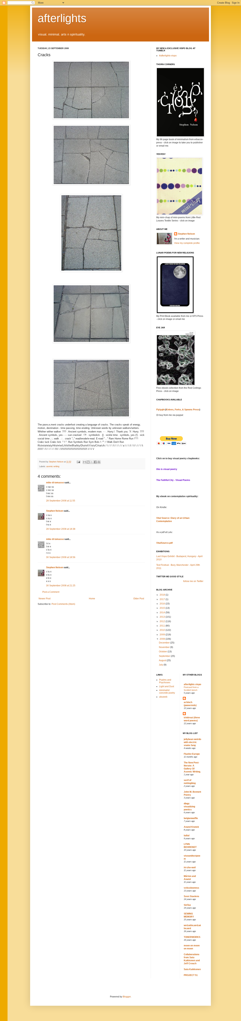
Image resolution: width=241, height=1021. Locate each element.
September (165, 656)
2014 (162, 612)
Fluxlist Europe (192, 754)
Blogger (127, 996)
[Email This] (84, 462)
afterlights (62, 18)
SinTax (187, 905)
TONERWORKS (192, 937)
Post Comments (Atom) (63, 604)
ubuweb (163, 697)
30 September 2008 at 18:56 (60, 557)
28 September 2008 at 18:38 (60, 529)
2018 (162, 594)
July (161, 664)
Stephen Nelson (54, 511)
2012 (162, 621)
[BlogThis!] (88, 462)
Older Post (138, 598)
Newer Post (44, 598)
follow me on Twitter (193, 581)
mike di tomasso (55, 482)
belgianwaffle (191, 818)
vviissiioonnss (191, 888)
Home (92, 598)
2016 (162, 603)
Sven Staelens (191, 896)
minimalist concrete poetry (167, 691)
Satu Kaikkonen (192, 969)
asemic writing (52, 466)
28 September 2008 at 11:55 (60, 500)
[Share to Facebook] (95, 462)
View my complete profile (187, 243)
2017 (162, 599)
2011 (162, 625)
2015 (162, 608)
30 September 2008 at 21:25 (60, 585)
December (164, 642)
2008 (162, 639)
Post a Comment (50, 592)
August (163, 660)
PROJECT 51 (191, 975)
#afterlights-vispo (168, 55)
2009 (162, 634)
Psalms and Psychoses (165, 681)
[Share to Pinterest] (99, 462)
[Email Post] (78, 462)
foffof (186, 835)
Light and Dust (166, 686)
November (164, 647)
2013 (162, 617)
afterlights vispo (192, 684)
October (163, 651)
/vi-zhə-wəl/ (190, 867)
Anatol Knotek (191, 827)
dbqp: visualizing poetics (189, 806)
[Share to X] (92, 462)
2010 (162, 630)
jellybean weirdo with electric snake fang (192, 742)
